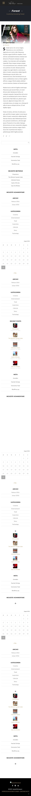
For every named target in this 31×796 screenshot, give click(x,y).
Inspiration (15, 224)
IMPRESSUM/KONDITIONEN (10, 791)
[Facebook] (12, 785)
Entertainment (15, 217)
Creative (15, 214)
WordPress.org (15, 164)
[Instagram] (15, 785)
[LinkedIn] (18, 785)
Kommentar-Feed (15, 160)
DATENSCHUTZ (24, 791)
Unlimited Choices (15, 180)
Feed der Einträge (15, 156)
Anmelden (15, 153)
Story (15, 230)
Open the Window (15, 185)
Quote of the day (15, 183)
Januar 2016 (15, 204)
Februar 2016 (15, 201)
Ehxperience (9, 43)
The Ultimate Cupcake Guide (15, 177)
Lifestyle (7, 45)
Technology (15, 233)
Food (15, 221)
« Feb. (15, 273)
